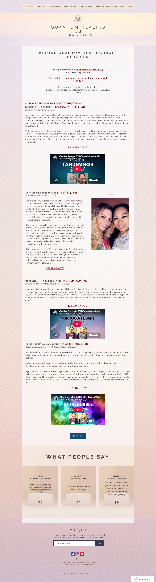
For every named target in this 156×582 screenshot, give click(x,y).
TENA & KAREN (78, 35)
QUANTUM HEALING (78, 27)
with (78, 31)
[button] (54, 6)
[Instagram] (77, 554)
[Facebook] (73, 554)
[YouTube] (82, 554)
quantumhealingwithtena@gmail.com (48, 366)
